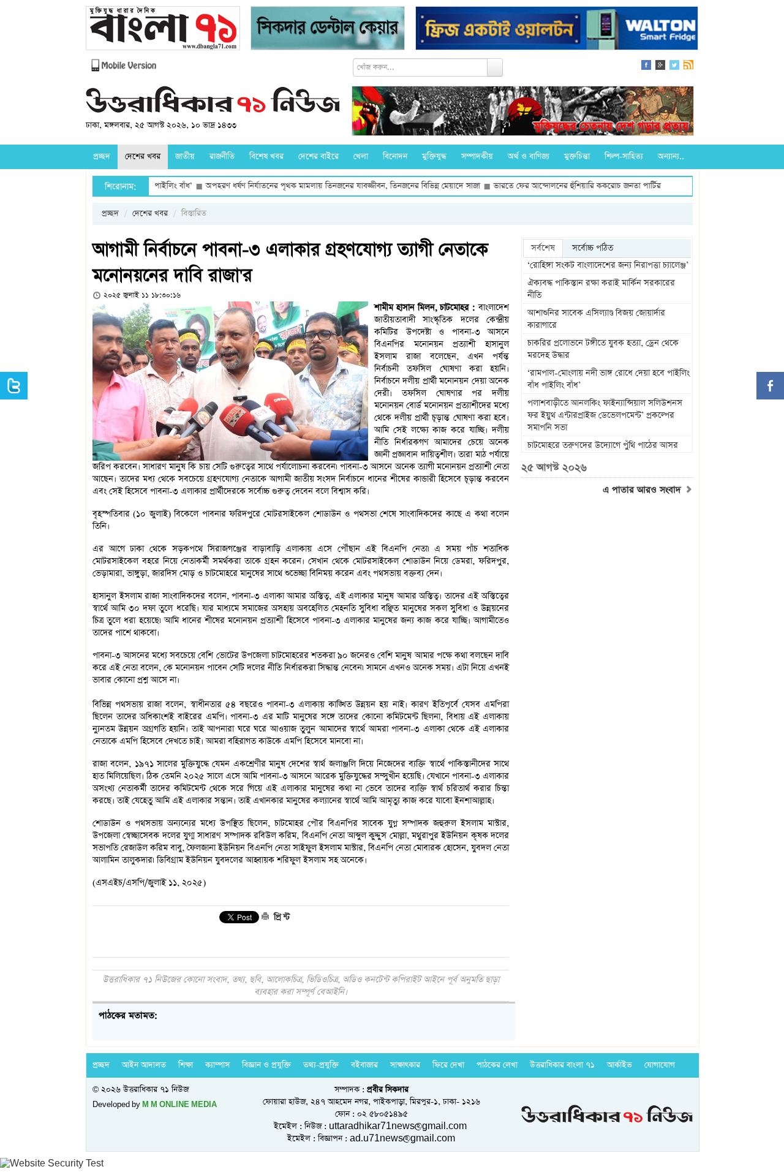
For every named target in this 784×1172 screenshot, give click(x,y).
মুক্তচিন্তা (577, 156)
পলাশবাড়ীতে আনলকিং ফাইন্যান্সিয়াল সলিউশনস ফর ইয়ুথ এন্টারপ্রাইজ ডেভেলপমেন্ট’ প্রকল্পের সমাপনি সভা (604, 415)
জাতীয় (185, 156)
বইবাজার (364, 1065)
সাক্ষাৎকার (405, 1065)
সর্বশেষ (543, 248)
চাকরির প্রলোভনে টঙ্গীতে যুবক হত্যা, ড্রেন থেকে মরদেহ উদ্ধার (603, 349)
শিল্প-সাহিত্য (624, 156)
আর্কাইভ (619, 1065)
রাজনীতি (222, 156)
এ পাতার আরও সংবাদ (643, 490)
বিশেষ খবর (266, 156)
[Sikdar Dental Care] (327, 30)
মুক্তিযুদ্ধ (434, 156)
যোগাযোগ (659, 1065)
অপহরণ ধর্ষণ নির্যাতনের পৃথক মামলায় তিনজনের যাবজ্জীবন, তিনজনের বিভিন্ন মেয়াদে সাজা (306, 186)
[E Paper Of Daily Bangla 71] (162, 30)
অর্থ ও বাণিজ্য (528, 156)
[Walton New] (557, 30)
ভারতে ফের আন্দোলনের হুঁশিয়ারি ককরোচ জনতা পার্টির (541, 186)
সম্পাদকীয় (477, 156)
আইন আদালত (144, 1065)
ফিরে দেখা (448, 1065)
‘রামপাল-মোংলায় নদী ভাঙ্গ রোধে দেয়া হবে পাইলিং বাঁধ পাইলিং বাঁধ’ (608, 379)
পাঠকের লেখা (497, 1065)
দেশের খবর (142, 156)
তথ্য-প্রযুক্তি (321, 1065)
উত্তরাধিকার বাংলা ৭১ (562, 1065)
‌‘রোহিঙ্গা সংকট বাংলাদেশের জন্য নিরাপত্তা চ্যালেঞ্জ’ (607, 265)
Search (495, 67)
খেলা (360, 156)
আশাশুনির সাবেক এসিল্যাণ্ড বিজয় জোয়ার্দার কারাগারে (596, 319)
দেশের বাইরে (318, 156)
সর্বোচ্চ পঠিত (592, 248)
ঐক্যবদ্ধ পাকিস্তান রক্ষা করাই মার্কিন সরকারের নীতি (601, 289)
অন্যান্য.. (671, 156)
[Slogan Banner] (522, 112)
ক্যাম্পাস (217, 1065)
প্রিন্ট (281, 917)
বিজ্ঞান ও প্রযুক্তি (266, 1065)
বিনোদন (395, 156)
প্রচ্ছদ (101, 156)
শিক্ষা (185, 1065)
